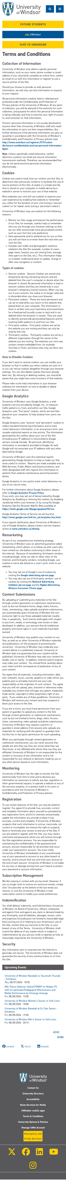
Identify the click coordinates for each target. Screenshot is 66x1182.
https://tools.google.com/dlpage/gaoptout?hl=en (28, 509)
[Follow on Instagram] (33, 1167)
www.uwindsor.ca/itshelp (25, 528)
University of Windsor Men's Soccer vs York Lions (30, 1019)
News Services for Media (33, 1104)
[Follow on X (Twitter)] (12, 1153)
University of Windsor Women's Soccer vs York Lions (32, 1000)
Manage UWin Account (33, 1127)
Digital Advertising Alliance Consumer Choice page (34, 586)
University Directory (33, 1093)
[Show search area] (50, 9)
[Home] (21, 9)
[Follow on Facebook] (26, 1153)
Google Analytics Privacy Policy (27, 492)
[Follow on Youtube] (53, 1153)
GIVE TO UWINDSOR (33, 45)
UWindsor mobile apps (33, 1110)
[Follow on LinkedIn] (39, 1153)
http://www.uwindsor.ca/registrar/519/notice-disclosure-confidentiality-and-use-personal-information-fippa (32, 145)
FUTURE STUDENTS (33, 24)
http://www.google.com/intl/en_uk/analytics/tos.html (31, 517)
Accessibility (33, 1099)
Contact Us (33, 1087)
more (56, 1032)
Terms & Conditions (33, 1116)
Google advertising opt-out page (37, 575)
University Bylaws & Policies (33, 1122)
